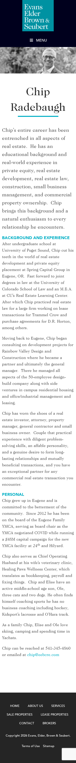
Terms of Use (31, 746)
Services (58, 706)
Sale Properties (19, 714)
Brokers (49, 723)
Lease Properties (54, 714)
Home (14, 706)
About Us (35, 706)
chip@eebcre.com (43, 654)
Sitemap (48, 746)
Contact (26, 723)
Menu (41, 40)
